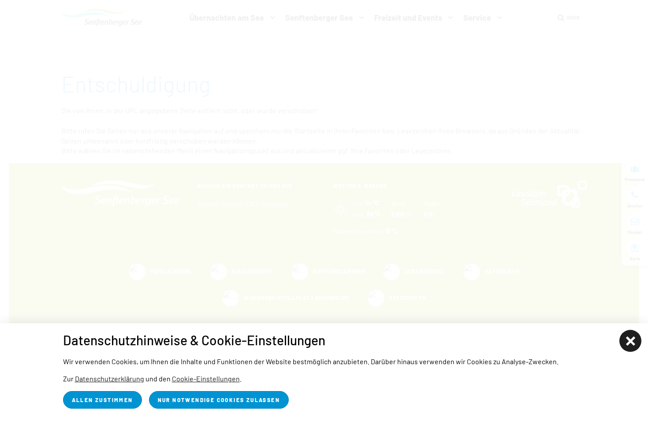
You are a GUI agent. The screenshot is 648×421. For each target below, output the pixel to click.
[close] (630, 341)
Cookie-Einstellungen (206, 378)
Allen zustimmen (102, 400)
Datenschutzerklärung (109, 378)
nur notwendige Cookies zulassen (219, 400)
